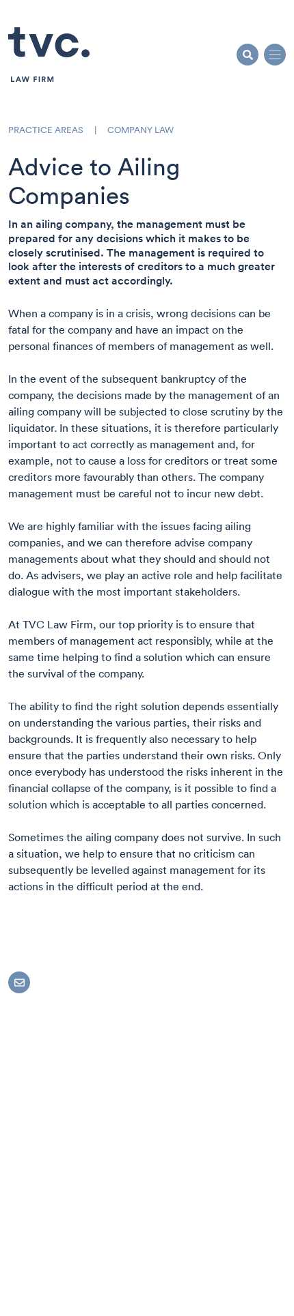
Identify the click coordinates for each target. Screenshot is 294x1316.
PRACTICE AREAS (45, 130)
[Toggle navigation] (275, 54)
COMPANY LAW (140, 130)
